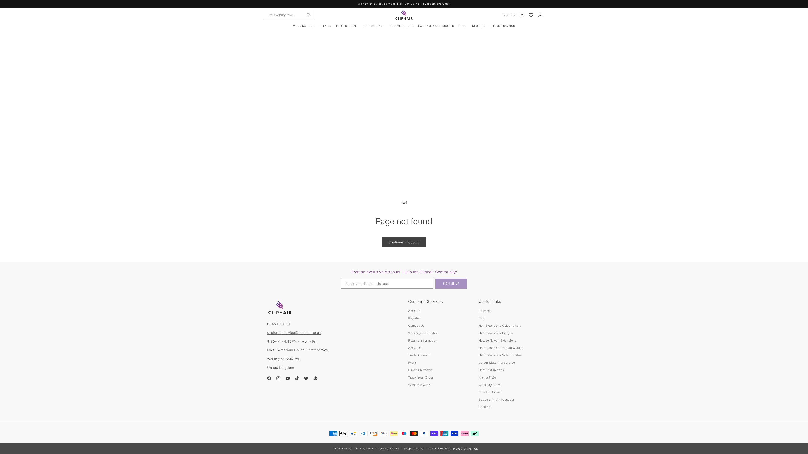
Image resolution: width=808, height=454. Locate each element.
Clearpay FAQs (490, 385)
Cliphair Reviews (420, 370)
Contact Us (416, 325)
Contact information (440, 448)
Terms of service (389, 448)
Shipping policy (413, 448)
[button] (325, 26)
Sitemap (484, 407)
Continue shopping (404, 242)
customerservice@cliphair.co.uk (294, 332)
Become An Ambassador (496, 399)
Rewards (485, 311)
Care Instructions (491, 370)
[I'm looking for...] (308, 15)
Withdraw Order (419, 385)
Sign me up (451, 283)
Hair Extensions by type (496, 333)
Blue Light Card (490, 392)
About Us (414, 348)
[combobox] (288, 15)
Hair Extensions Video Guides (500, 355)
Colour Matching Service (497, 362)
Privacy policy (365, 448)
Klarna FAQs (488, 377)
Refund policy (342, 448)
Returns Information (422, 340)
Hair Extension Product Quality (501, 348)
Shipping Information (423, 333)
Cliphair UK (471, 448)
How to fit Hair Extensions (497, 340)
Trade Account (419, 355)
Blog (482, 318)
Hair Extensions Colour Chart (500, 325)
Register (414, 318)
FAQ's (412, 362)
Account (414, 311)
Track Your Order (420, 377)
